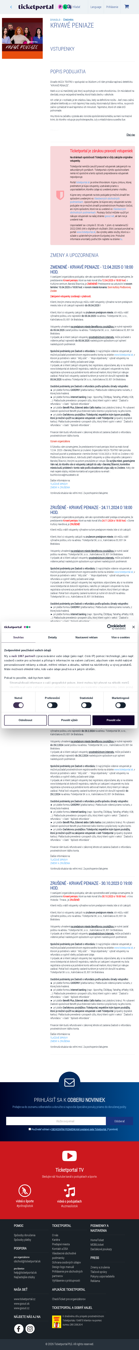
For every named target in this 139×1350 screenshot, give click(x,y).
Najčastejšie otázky (24, 1277)
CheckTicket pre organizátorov (69, 1299)
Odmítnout (25, 720)
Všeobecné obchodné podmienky (64, 1255)
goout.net (109, 216)
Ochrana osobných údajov (66, 1262)
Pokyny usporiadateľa (102, 1276)
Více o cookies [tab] (120, 637)
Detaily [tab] (52, 637)
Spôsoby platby (22, 1239)
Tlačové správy (98, 1272)
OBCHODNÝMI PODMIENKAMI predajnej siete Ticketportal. (79, 1129)
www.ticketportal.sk (86, 232)
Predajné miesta (61, 1244)
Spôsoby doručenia (24, 1235)
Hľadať (76, 7)
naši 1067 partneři (23, 656)
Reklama (95, 1281)
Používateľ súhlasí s (74, 1129)
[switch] (52, 705)
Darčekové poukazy (101, 1249)
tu (121, 239)
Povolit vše (114, 720)
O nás (55, 1235)
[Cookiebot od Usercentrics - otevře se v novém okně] (110, 627)
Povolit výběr (69, 720)
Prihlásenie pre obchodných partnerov (67, 1273)
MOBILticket (97, 1244)
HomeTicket (97, 1240)
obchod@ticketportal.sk (27, 1261)
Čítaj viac (131, 134)
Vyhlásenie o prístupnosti (66, 1280)
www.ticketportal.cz (24, 1299)
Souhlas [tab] (18, 637)
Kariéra (56, 1239)
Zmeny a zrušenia (100, 1267)
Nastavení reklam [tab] (86, 637)
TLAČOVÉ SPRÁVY (59, 484)
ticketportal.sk (83, 182)
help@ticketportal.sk (25, 1272)
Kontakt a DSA (60, 1249)
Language (95, 7)
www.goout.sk (22, 1303)
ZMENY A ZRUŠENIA (60, 487)
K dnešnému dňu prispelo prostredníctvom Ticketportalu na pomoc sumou (83, 1320)
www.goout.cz (21, 1308)
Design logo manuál (63, 1267)
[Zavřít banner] (133, 627)
